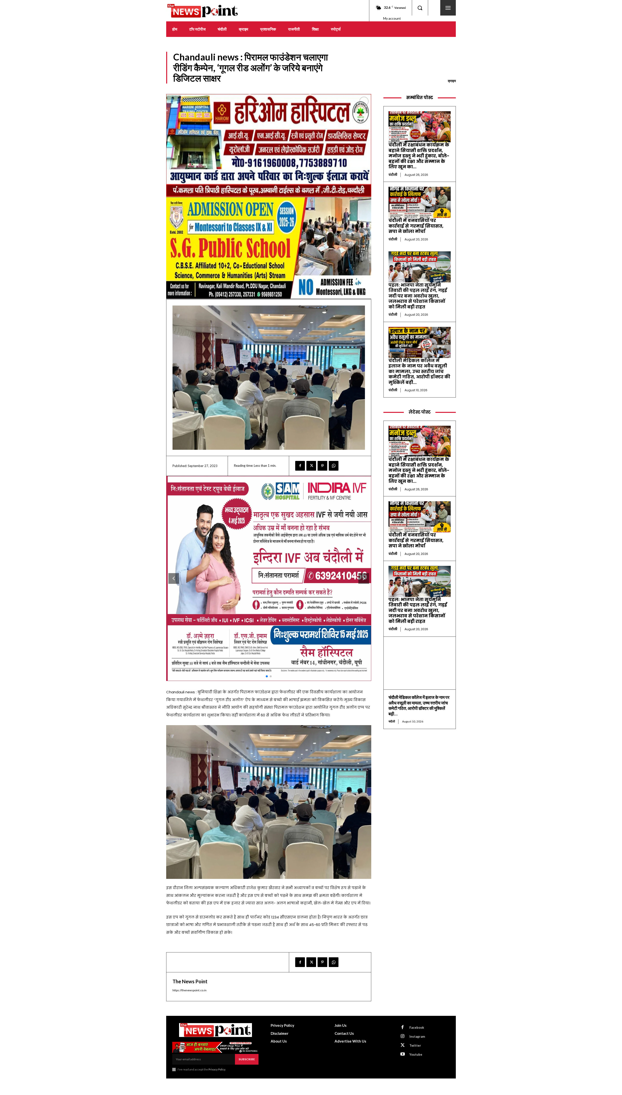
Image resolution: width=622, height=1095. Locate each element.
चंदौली (393, 175)
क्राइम (452, 81)
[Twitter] (311, 466)
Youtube (415, 1054)
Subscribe (247, 1059)
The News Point (190, 981)
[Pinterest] (322, 466)
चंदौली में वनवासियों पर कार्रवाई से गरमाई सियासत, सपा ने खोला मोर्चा (416, 225)
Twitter (415, 1045)
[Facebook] (300, 466)
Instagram (417, 1036)
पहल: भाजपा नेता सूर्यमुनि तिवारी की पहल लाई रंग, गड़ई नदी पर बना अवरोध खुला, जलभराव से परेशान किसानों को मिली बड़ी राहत (418, 296)
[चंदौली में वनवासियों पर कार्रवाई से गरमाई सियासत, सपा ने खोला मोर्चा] (420, 202)
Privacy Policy (216, 1069)
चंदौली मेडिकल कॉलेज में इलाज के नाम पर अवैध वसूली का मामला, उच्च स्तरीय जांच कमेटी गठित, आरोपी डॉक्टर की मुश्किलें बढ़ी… (419, 371)
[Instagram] (402, 1036)
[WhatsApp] (333, 466)
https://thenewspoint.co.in (190, 990)
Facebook (416, 1027)
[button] (420, 8)
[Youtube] (402, 1054)
